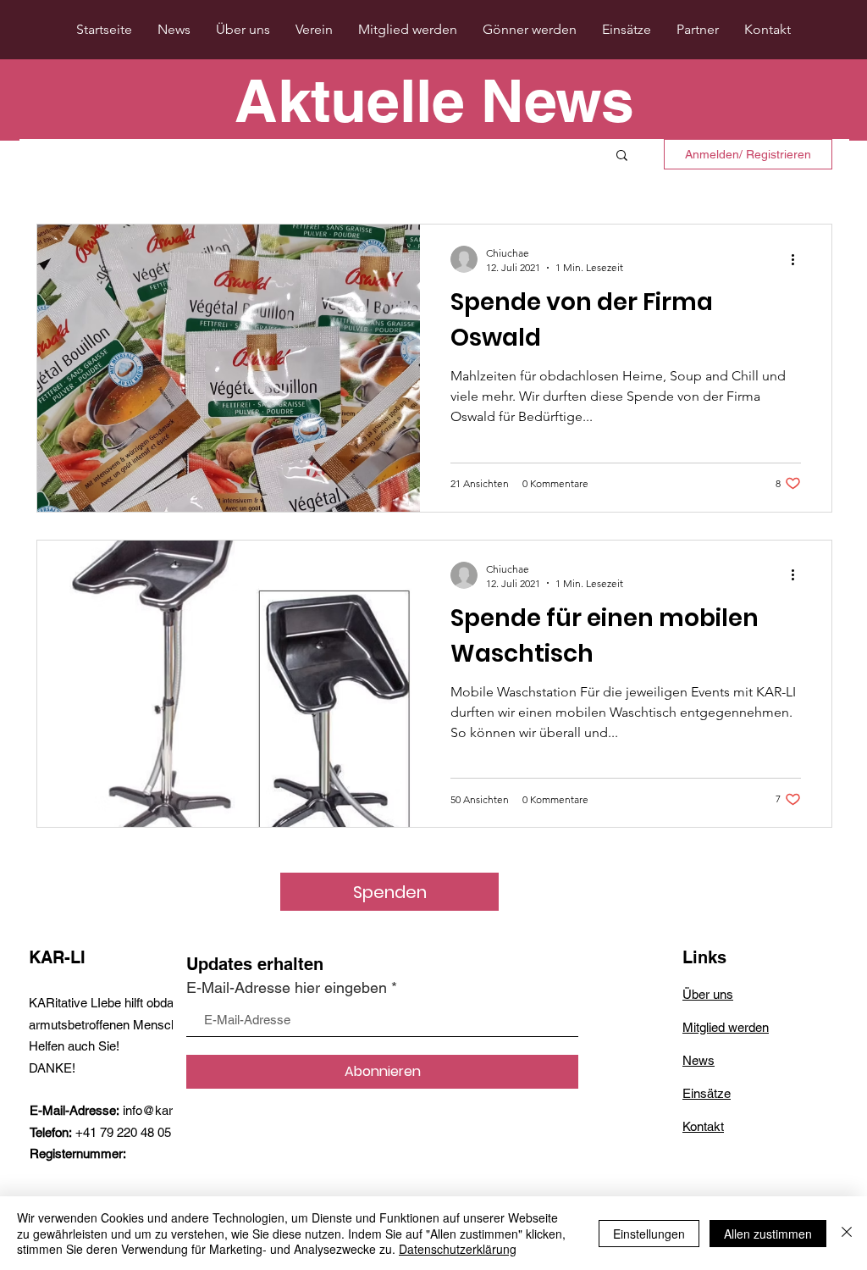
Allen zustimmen (768, 1233)
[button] (622, 156)
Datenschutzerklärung (457, 1248)
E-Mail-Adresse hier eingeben (286, 987)
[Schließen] (847, 1233)
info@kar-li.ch (161, 1110)
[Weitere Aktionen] (798, 259)
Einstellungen (649, 1233)
